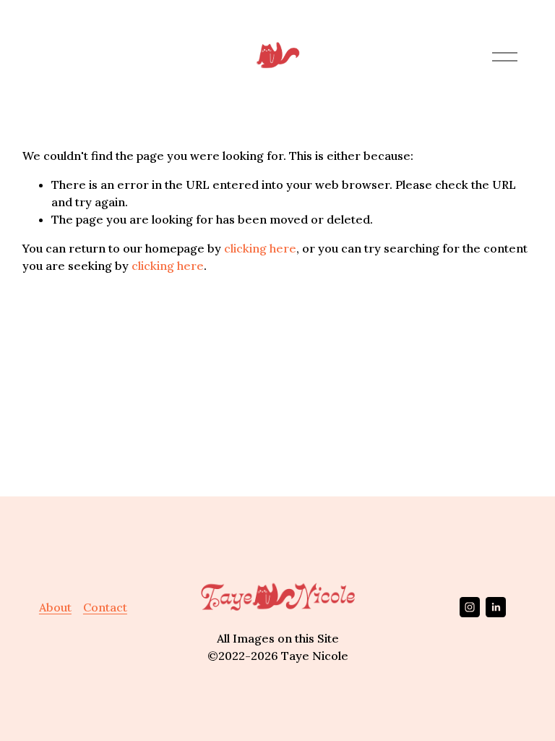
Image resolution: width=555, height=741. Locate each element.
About (55, 607)
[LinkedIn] (496, 607)
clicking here (260, 248)
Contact (105, 607)
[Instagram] (470, 607)
